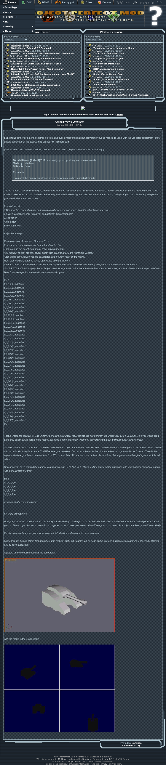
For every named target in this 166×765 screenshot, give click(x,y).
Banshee (137, 743)
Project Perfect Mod (19, 46)
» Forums (8, 17)
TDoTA (14, 93)
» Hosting (8, 26)
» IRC (6, 21)
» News (7, 12)
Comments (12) (131, 745)
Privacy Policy (106, 764)
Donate (106, 2)
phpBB (108, 759)
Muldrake (62, 759)
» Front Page (10, 7)
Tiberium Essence (19, 82)
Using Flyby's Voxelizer (69, 121)
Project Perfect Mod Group (81, 761)
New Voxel (96, 46)
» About (7, 31)
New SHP (96, 92)
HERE (120, 114)
